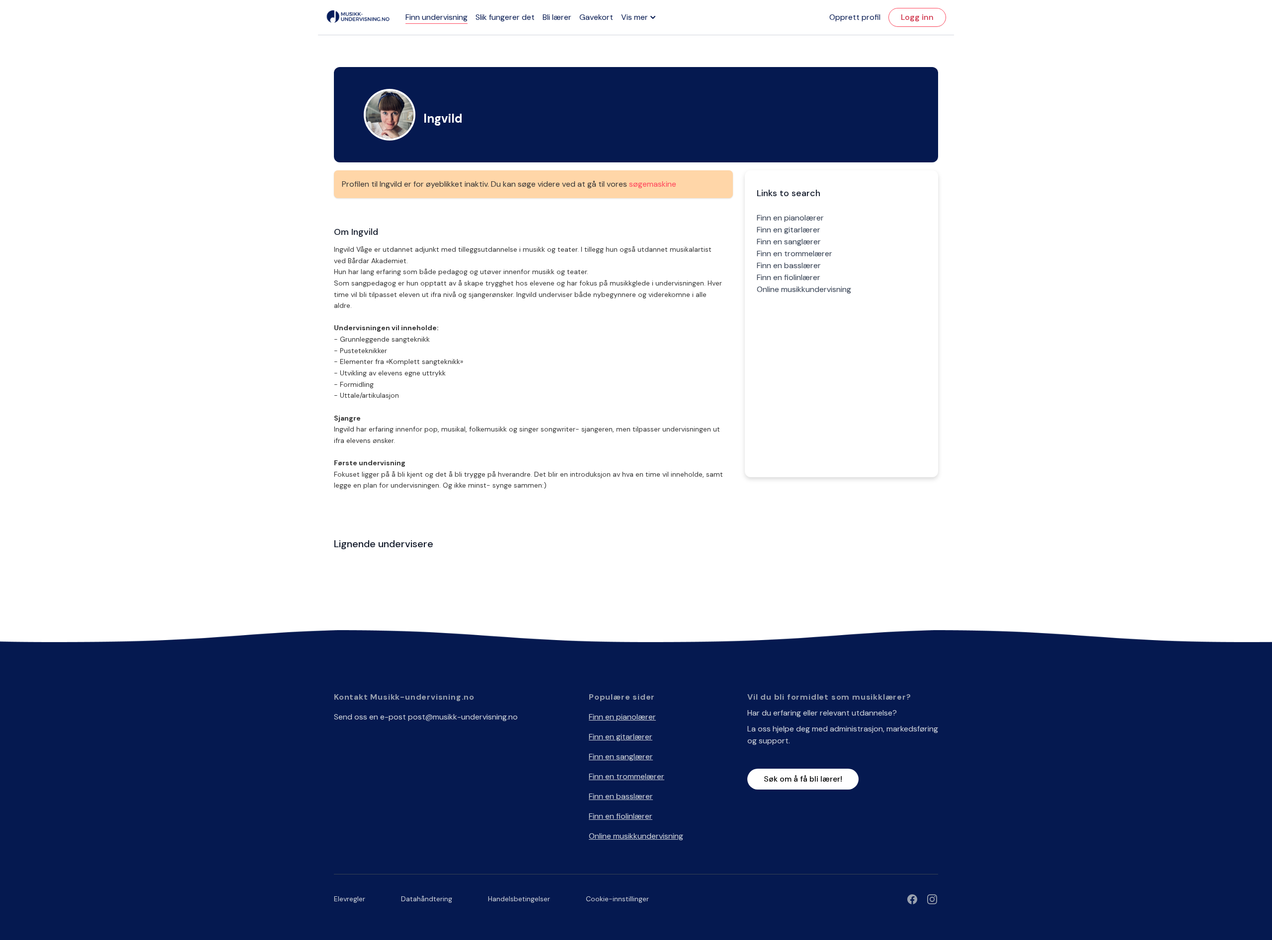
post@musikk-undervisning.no (463, 717)
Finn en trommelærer (794, 253)
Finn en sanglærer (789, 241)
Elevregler (349, 898)
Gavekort (596, 17)
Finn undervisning (436, 17)
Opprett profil (854, 17)
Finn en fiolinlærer (788, 277)
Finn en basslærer (789, 265)
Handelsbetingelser (519, 898)
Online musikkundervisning (804, 289)
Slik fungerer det (505, 17)
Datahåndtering (426, 898)
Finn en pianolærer (790, 218)
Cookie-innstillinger (617, 898)
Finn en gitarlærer (788, 229)
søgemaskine (652, 184)
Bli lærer (557, 17)
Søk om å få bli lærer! (803, 779)
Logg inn (917, 17)
